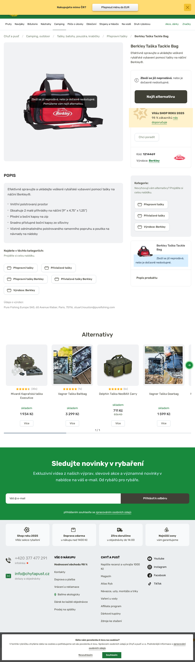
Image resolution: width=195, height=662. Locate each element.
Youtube (159, 558)
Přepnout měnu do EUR (115, 7)
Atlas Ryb (107, 583)
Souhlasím (111, 655)
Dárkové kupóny (111, 613)
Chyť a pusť (11, 36)
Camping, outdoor (38, 36)
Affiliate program (111, 606)
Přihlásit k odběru (155, 498)
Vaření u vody (109, 598)
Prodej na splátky (65, 609)
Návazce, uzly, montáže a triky (119, 591)
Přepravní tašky (117, 36)
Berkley (154, 160)
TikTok (157, 583)
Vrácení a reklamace (66, 587)
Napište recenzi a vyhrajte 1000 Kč (120, 566)
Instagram (160, 567)
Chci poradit (147, 137)
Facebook (160, 575)
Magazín (106, 576)
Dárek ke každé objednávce (71, 602)
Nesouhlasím (85, 655)
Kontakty (59, 572)
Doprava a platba (64, 579)
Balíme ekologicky (69, 594)
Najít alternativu (161, 97)
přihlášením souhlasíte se (97, 512)
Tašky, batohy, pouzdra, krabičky (78, 36)
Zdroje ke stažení (111, 621)
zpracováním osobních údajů (113, 512)
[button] (189, 365)
